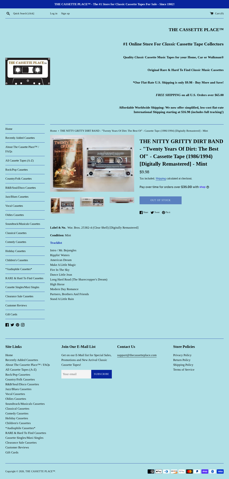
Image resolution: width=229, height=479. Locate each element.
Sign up (65, 13)
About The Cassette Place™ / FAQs (22, 149)
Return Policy (182, 360)
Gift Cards (11, 314)
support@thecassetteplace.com (137, 355)
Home (8, 128)
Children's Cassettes (16, 260)
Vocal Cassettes (14, 205)
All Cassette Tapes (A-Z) (19, 160)
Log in (53, 13)
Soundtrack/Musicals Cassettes (22, 223)
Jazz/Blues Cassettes (16, 196)
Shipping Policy (183, 364)
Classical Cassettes (15, 232)
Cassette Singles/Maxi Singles (22, 287)
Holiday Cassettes (15, 251)
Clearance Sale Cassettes (19, 296)
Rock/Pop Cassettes (16, 169)
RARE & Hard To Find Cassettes (24, 278)
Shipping (161, 178)
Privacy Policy (182, 355)
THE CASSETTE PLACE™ (40, 471)
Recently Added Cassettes (20, 137)
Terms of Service (183, 369)
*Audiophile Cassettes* (18, 269)
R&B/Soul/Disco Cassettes (20, 187)
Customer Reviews (16, 305)
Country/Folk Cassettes (18, 178)
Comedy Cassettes (15, 241)
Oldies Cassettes (14, 214)
